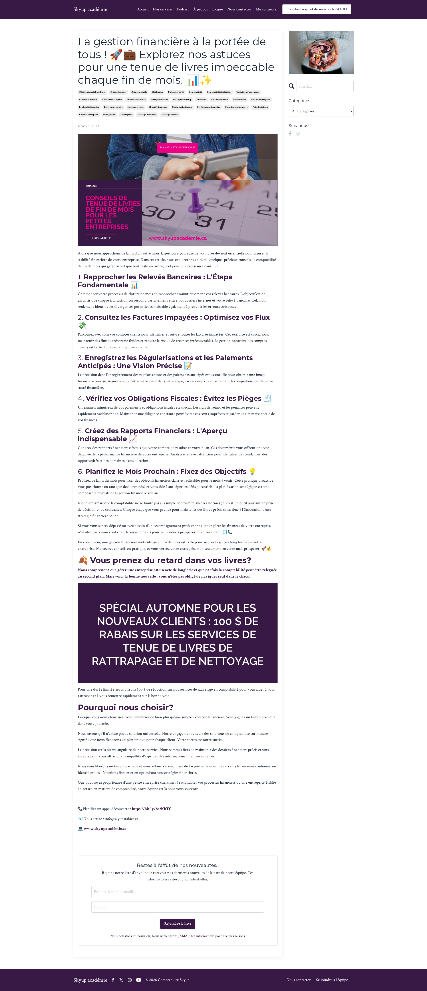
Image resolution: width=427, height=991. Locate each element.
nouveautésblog (135, 107)
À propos (200, 9)
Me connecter (267, 9)
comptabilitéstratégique (219, 92)
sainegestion (109, 114)
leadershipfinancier (89, 107)
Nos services (163, 9)
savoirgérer (127, 114)
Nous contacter (239, 9)
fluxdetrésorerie (219, 99)
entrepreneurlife (159, 99)
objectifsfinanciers (158, 107)
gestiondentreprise (260, 99)
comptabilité (195, 92)
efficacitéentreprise (112, 99)
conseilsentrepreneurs (247, 92)
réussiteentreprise (88, 114)
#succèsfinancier (118, 92)
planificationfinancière (236, 107)
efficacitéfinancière (136, 99)
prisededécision (260, 107)
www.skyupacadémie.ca (105, 828)
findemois (201, 99)
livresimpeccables (113, 107)
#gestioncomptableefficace (92, 92)
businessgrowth (176, 92)
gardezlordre (239, 99)
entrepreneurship (182, 99)
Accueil (143, 9)
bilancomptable (139, 92)
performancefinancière (208, 107)
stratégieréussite (170, 114)
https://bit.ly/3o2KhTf (151, 808)
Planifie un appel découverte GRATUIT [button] (316, 9)
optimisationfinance (182, 107)
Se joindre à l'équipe (332, 979)
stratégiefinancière (147, 114)
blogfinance (157, 92)
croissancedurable (88, 99)
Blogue (217, 9)
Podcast (183, 9)
